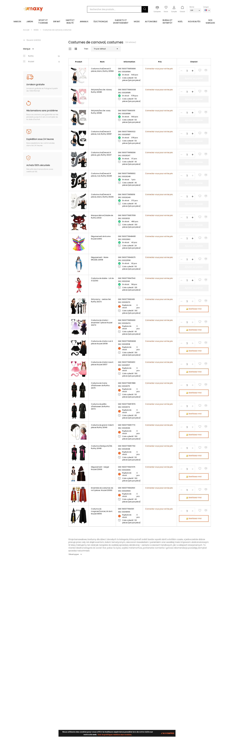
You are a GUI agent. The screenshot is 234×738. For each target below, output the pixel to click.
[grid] (70, 48)
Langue (206, 7)
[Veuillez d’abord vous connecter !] (200, 70)
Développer (74, 554)
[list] (75, 48)
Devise (191, 7)
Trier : (86, 49)
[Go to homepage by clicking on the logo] (33, 15)
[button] (145, 9)
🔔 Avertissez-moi (194, 309)
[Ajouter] (192, 70)
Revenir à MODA (34, 40)
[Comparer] (205, 70)
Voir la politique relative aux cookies (114, 734)
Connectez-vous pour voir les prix (159, 68)
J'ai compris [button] (167, 733)
